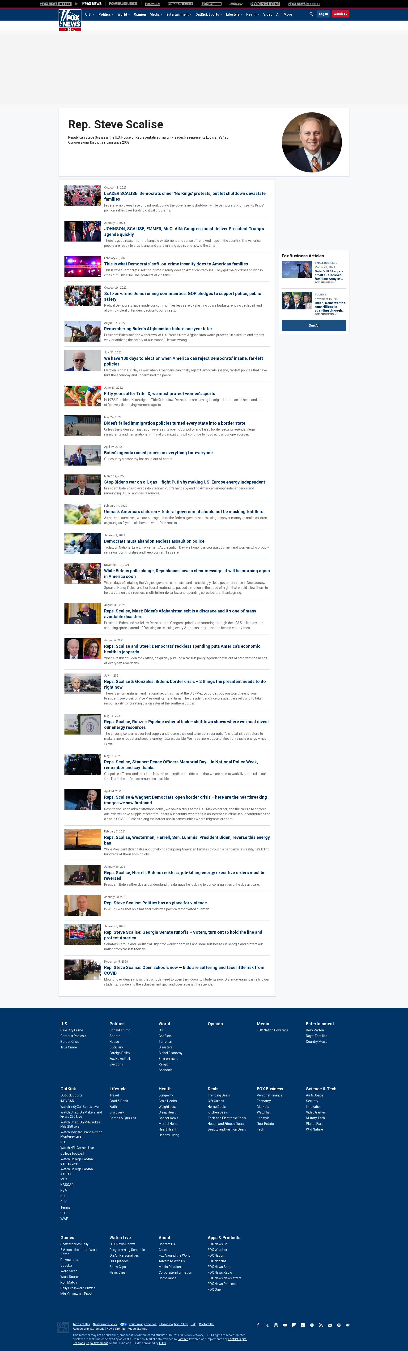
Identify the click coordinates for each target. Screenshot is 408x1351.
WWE (64, 1219)
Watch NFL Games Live (77, 1148)
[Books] (304, 4)
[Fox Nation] (152, 4)
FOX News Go (218, 1244)
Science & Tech (321, 1088)
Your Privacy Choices (143, 1324)
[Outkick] (236, 3)
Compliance (167, 1278)
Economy (264, 1101)
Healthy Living (169, 1135)
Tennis (65, 1207)
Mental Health (169, 1124)
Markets (263, 1107)
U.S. (88, 14)
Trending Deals (219, 1095)
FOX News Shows (123, 1244)
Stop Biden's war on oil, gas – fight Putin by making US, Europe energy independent (184, 482)
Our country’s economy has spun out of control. (139, 459)
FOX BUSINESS (324, 282)
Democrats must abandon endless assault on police (154, 541)
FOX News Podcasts (223, 1284)
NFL (63, 1142)
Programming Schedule (127, 1250)
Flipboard (294, 1325)
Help (193, 1324)
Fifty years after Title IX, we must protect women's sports (159, 393)
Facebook (258, 1325)
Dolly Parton (315, 1030)
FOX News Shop (219, 1267)
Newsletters (329, 1325)
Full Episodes (119, 1261)
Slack (311, 1325)
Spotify (338, 1325)
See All (314, 325)
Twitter (267, 1325)
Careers (164, 1250)
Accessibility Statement (88, 1328)
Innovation (314, 1107)
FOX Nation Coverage (273, 1030)
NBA (63, 1190)
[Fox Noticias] (265, 4)
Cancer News (168, 1118)
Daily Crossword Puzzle (77, 1288)
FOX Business (270, 1088)
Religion (164, 1064)
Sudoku (66, 1265)
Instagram (276, 1325)
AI (277, 14)
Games (67, 1237)
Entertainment (177, 14)
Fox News (70, 20)
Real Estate (265, 1124)
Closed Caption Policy (173, 1324)
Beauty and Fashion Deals (227, 1129)
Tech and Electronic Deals (227, 1118)
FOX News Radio (220, 1272)
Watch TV (341, 14)
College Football (72, 1153)
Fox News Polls (121, 1059)
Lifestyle (232, 14)
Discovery (117, 1112)
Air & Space (314, 1095)
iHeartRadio (347, 1325)
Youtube (285, 1325)
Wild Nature (314, 1129)
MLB (63, 1179)
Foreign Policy (120, 1053)
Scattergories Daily (74, 1244)
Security (312, 1101)
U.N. (161, 1030)
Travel (114, 1095)
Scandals (165, 1070)
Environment (168, 1059)
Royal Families (316, 1036)
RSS (320, 1325)
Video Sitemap (137, 1328)
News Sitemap (116, 1328)
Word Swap (68, 1271)
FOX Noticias (217, 1261)
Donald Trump (120, 1030)
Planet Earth (315, 1124)
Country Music (316, 1041)
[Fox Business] (123, 4)
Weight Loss (168, 1107)
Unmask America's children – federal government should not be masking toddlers (183, 511)
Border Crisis (69, 1041)
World (122, 14)
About (164, 1237)
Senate (115, 1036)
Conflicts (165, 1036)
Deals (213, 1088)
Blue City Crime (71, 1030)
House (114, 1041)
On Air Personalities (124, 1255)
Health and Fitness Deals (226, 1124)
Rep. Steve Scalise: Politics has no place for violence (155, 902)
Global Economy (171, 1053)
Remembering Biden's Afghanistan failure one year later (158, 328)
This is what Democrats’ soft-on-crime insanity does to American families (176, 263)
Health (251, 14)
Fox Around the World (175, 1255)
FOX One (214, 1289)
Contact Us (167, 1244)
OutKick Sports (207, 14)
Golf (63, 1202)
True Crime (68, 1047)
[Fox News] (92, 4)
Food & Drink (119, 1101)
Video (267, 14)
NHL (63, 1196)
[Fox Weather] (211, 4)
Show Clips (118, 1267)
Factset (183, 1339)
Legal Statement (97, 1343)
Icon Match (68, 1282)
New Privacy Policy (105, 1324)
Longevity (166, 1095)
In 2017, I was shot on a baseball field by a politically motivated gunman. (157, 909)
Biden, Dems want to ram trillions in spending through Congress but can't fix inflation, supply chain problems (330, 306)
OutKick (68, 1088)
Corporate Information (175, 1272)
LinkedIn (302, 1325)
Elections (116, 1064)
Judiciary (116, 1047)
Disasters (166, 1047)
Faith (113, 1107)
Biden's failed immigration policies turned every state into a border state (174, 423)
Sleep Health (168, 1112)
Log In (323, 14)
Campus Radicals (73, 1036)
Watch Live (120, 1237)
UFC (63, 1213)
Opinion (140, 14)
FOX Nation (216, 1255)
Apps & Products (224, 1237)
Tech (260, 1129)
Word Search (70, 1277)
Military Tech (315, 1118)
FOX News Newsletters (225, 1278)
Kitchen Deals (218, 1112)
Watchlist (264, 1112)
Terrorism (166, 1041)
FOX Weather (217, 1250)
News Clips (118, 1272)
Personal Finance (269, 1095)
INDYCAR (67, 1101)
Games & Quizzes (123, 1118)
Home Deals (217, 1107)
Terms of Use (81, 1324)
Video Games (316, 1112)
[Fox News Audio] (180, 3)
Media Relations (171, 1267)
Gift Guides (216, 1101)
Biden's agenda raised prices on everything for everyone (158, 452)
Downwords (69, 1260)
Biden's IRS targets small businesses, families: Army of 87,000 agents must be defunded (330, 275)
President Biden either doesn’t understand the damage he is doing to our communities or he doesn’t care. (182, 884)
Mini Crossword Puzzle (77, 1294)
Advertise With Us (172, 1261)
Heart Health (168, 1129)
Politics (104, 14)
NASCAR (67, 1185)
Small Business (326, 262)
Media (155, 14)
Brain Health (168, 1101)
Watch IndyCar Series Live (79, 1107)
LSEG (162, 1343)
